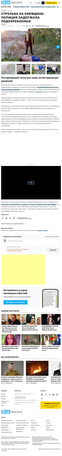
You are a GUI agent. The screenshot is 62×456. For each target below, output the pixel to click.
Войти (38, 2)
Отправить (53, 250)
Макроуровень (5, 425)
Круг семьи (49, 425)
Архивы (3, 394)
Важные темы (6, 6)
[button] (8, 69)
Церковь (33, 427)
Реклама (3, 398)
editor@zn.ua (18, 404)
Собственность (50, 430)
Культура (33, 430)
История (48, 423)
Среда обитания (35, 425)
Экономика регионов (6, 432)
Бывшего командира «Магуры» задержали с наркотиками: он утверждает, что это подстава (12, 379)
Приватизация (5, 430)
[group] (31, 45)
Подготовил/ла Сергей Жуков (12, 224)
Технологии (34, 423)
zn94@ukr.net (33, 400)
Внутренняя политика (7, 420)
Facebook (39, 92)
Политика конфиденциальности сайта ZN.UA (49, 449)
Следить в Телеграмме (16, 302)
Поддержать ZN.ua (51, 2)
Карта (2, 405)
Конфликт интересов (21, 425)
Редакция (3, 396)
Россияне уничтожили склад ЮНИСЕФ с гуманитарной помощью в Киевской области (36, 379)
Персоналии (19, 431)
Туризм (48, 427)
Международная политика (8, 423)
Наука (32, 420)
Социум (48, 420)
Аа (43, 2)
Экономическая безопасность (20, 428)
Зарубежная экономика (22, 423)
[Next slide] (60, 7)
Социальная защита (21, 420)
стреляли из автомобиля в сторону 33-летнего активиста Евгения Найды (28, 204)
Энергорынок (4, 427)
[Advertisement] (23, 270)
